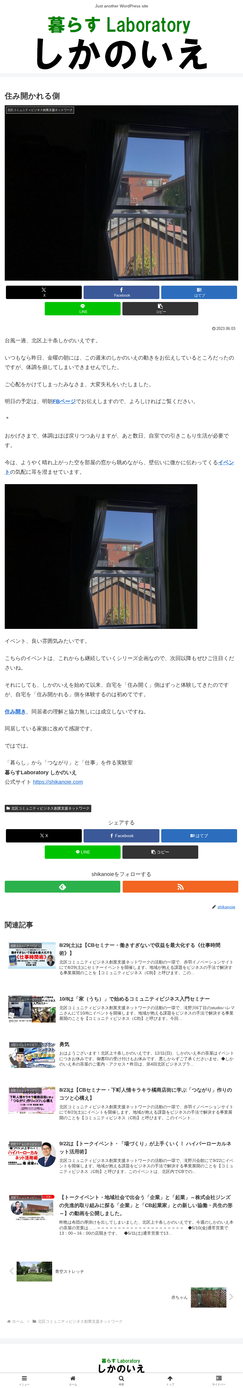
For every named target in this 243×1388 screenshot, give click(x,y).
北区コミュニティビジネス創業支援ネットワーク (50, 808)
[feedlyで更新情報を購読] (62, 887)
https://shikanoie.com (58, 782)
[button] (160, 308)
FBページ (64, 401)
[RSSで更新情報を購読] (180, 887)
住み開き (15, 712)
